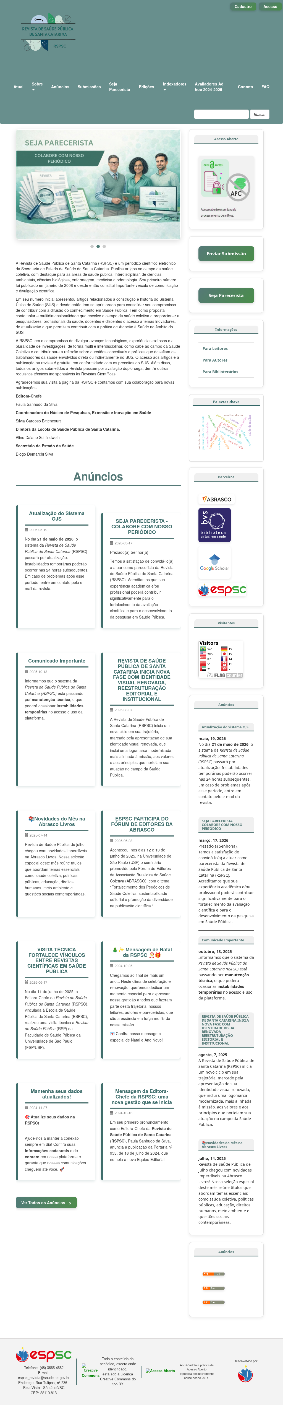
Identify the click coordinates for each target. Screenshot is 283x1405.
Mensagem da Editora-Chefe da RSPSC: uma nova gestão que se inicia (142, 1096)
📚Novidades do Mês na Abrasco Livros (56, 821)
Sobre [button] (37, 84)
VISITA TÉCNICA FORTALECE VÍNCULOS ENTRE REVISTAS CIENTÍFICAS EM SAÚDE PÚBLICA (56, 960)
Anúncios (60, 86)
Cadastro (243, 6)
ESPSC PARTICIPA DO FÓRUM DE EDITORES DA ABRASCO (142, 824)
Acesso (270, 6)
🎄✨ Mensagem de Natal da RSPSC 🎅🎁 (142, 952)
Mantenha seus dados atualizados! (57, 1093)
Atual (18, 86)
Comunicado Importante (56, 660)
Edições (146, 86)
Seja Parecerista (119, 86)
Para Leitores (215, 348)
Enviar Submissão (226, 254)
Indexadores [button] (175, 84)
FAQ (265, 86)
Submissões (89, 86)
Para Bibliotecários (220, 371)
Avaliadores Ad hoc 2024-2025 (209, 86)
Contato (245, 86)
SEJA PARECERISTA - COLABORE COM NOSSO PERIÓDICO (141, 526)
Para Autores (215, 360)
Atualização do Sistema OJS (57, 516)
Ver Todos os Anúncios (43, 1202)
